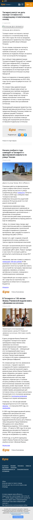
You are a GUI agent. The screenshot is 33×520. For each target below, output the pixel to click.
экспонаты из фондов (19, 396)
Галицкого (21, 193)
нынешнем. (6, 408)
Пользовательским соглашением (16, 512)
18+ (27, 4)
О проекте (5, 465)
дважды (5, 406)
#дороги (5, 287)
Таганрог (8, 4)
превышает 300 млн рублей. (12, 262)
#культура (6, 445)
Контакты (21, 465)
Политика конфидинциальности (9, 468)
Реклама (13, 465)
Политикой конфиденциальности (20, 513)
